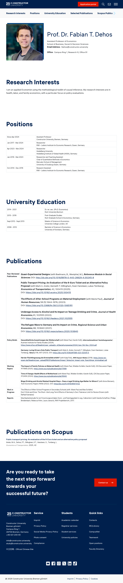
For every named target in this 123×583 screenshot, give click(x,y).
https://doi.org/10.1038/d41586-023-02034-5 (71, 353)
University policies (70, 537)
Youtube (48, 563)
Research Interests (15, 13)
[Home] (18, 4)
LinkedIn (70, 563)
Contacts (93, 520)
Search (103, 4)
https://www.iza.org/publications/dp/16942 (50, 376)
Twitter (64, 563)
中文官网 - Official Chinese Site (19, 549)
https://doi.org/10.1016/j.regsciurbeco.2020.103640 (52, 331)
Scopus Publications (107, 13)
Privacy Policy (40, 526)
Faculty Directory (96, 549)
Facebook (53, 563)
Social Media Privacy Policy (46, 531)
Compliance (39, 543)
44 (68, 384)
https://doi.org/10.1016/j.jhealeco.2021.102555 (49, 318)
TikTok (75, 563)
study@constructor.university (19, 543)
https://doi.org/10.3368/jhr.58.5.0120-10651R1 (49, 305)
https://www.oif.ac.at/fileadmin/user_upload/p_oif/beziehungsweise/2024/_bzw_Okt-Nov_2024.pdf (59, 345)
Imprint (37, 520)
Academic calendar (70, 520)
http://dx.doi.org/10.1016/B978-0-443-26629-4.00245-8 (65, 277)
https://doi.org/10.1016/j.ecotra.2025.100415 (48, 292)
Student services (69, 531)
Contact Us (109, 4)
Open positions (95, 543)
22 (79, 384)
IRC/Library (94, 526)
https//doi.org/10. (60, 384)
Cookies (94, 578)
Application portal (88, 4)
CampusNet (94, 531)
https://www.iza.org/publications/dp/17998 (50, 369)
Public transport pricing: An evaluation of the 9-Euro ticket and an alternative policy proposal (46, 439)
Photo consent (40, 537)
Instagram (59, 563)
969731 (75, 384)
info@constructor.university (18, 540)
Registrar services (69, 526)
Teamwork (93, 537)
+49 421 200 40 (13, 535)
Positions (35, 13)
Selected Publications (82, 13)
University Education (55, 13)
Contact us (103, 482)
